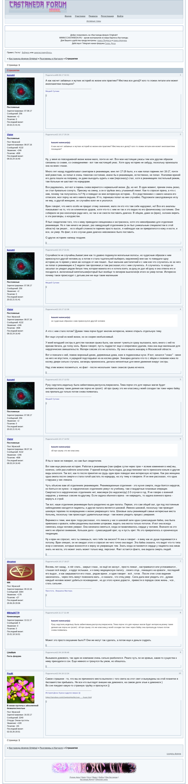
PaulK (10, 673)
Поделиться (51, 75)
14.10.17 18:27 (62, 562)
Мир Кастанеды (111, 777)
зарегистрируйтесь (43, 52)
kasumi (11, 75)
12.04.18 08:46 (62, 652)
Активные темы (93, 21)
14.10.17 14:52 (62, 439)
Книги (84, 777)
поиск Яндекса (104, 40)
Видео (95, 777)
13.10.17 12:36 (62, 309)
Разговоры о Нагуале (51, 58)
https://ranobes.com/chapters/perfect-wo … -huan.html (69, 697)
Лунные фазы (75, 777)
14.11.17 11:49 (62, 613)
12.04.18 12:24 (62, 673)
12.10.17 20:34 (62, 135)
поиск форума (120, 40)
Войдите (26, 52)
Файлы (101, 777)
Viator (10, 134)
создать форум (174, 754)
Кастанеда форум (87, 779)
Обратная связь (101, 779)
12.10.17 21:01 (62, 250)
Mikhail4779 (13, 613)
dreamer (11, 561)
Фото (89, 777)
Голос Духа (110, 43)
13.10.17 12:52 (62, 380)
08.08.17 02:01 (62, 75)
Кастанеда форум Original (23, 58)
